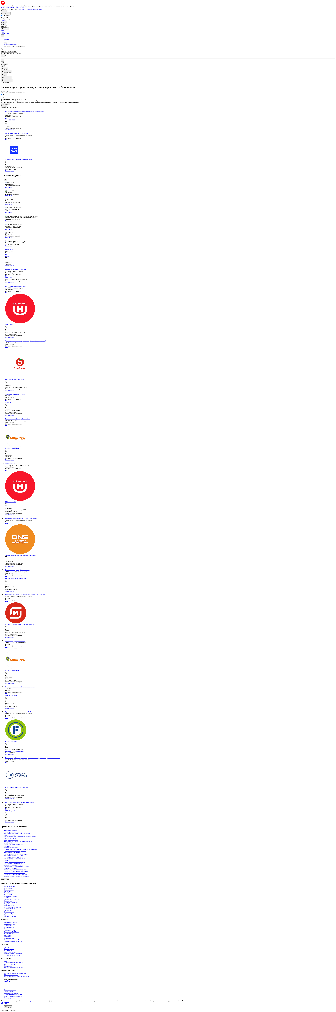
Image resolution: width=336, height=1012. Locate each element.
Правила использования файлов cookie (30, 9)
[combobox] (9, 52)
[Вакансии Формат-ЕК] (169, 309)
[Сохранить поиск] (2, 60)
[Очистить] (3, 55)
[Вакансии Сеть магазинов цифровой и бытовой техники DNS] (169, 539)
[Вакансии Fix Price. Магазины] (169, 730)
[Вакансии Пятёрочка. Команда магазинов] (169, 364)
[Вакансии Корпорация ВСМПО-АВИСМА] (169, 775)
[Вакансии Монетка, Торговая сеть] (169, 437)
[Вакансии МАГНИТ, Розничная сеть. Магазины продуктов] (169, 613)
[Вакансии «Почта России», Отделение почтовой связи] (169, 150)
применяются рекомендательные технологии (35, 1001)
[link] (4, 26)
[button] (3, 30)
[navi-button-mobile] (2, 35)
